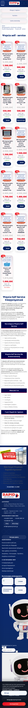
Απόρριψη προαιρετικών (14, 699)
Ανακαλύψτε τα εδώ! (13, 487)
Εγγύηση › (15, 15)
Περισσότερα (21, 120)
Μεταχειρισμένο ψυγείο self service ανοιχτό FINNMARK (21, 229)
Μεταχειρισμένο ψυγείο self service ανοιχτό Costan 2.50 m (7, 144)
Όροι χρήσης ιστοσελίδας (9, 551)
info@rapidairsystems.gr (11, 526)
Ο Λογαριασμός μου (7, 562)
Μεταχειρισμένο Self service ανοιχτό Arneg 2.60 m (7, 56)
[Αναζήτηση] (6, 3)
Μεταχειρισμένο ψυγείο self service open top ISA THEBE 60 (7, 101)
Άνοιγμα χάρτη (14, 537)
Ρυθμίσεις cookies (14, 695)
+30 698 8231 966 (8, 520)
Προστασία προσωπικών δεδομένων (12, 548)
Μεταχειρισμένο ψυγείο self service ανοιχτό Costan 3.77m (21, 143)
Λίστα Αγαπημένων (7, 568)
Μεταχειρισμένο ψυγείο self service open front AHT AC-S (21, 57)
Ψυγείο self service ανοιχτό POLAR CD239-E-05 (7, 271)
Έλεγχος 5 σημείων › (15, 10)
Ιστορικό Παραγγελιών (8, 565)
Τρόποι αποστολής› (15, 21)
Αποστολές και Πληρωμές (9, 545)
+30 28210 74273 (8, 518)
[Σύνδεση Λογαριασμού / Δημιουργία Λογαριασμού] (22, 3)
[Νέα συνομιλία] (3, 647)
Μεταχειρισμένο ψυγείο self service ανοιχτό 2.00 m (21, 101)
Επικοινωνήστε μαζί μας (9, 542)
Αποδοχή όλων (14, 704)
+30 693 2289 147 (19, 518)
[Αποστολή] (17, 652)
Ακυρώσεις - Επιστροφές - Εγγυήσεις (12, 553)
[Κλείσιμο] (5, 647)
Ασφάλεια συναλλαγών (8, 556)
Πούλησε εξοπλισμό (7, 571)
